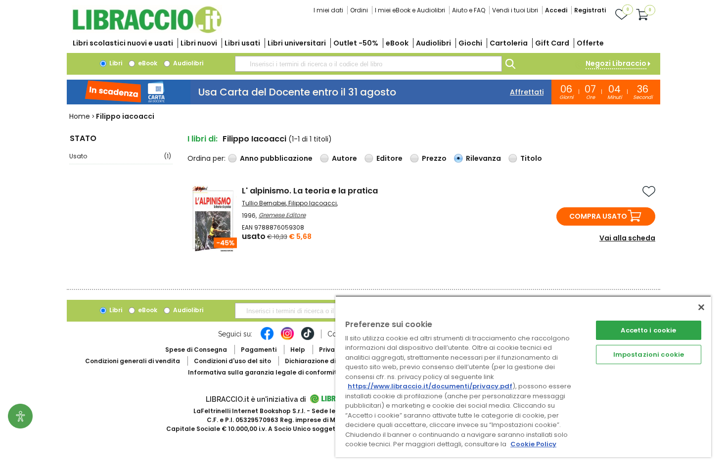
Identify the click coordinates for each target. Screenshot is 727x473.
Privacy (330, 349)
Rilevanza (483, 158)
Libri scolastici (123, 43)
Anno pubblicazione (276, 158)
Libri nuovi (199, 43)
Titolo (531, 158)
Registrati (590, 10)
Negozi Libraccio (616, 63)
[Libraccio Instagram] (287, 338)
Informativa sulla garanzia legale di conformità (264, 372)
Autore (344, 158)
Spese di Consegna (196, 349)
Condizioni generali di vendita (132, 361)
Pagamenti (258, 349)
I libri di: (202, 138)
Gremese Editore (282, 215)
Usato (120, 156)
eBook (397, 43)
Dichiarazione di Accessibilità (332, 361)
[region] (523, 376)
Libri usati (242, 43)
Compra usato (598, 216)
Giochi (470, 43)
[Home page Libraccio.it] (147, 31)
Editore (389, 158)
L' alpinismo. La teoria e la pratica (310, 190)
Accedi (556, 10)
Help (297, 349)
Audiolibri (433, 43)
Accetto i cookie (648, 330)
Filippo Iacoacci (312, 203)
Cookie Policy (533, 444)
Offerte (590, 43)
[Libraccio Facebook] (267, 338)
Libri (115, 63)
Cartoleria (509, 43)
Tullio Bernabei (264, 203)
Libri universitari (297, 43)
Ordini (359, 10)
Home (79, 116)
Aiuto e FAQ (468, 10)
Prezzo (434, 158)
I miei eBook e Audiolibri (410, 10)
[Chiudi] (701, 307)
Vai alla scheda (627, 238)
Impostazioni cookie (648, 354)
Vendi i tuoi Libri (515, 10)
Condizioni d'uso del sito (232, 361)
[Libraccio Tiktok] (308, 338)
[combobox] (368, 64)
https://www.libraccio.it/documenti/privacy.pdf (430, 386)
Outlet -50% (355, 43)
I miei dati (328, 10)
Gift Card (552, 43)
